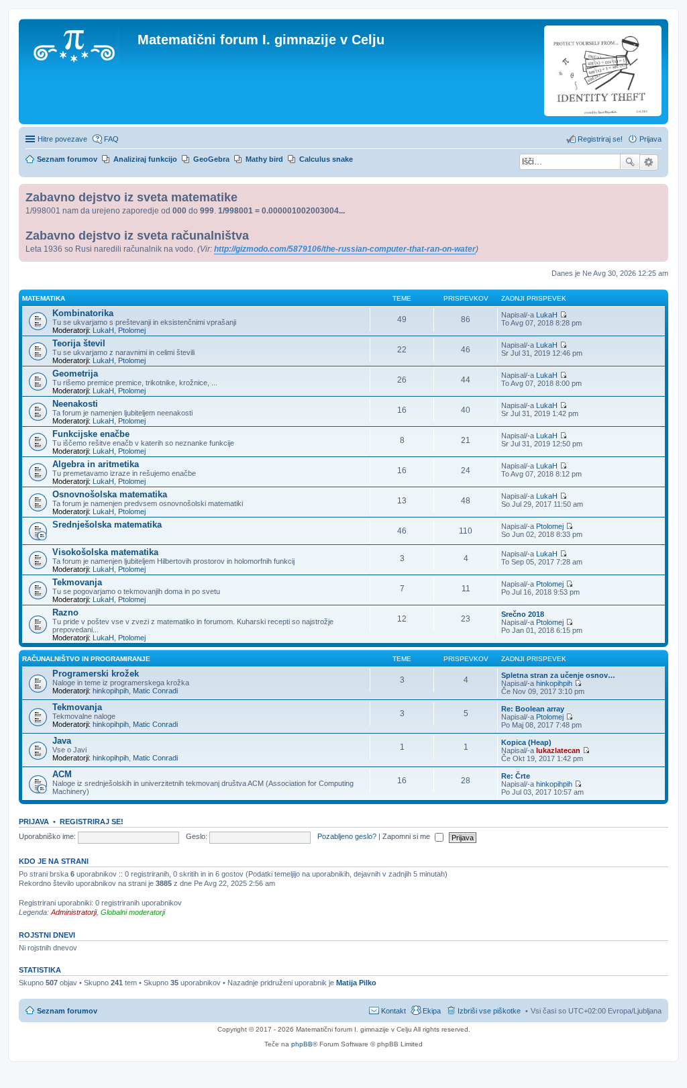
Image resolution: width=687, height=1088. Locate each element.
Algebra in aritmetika (95, 464)
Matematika (43, 298)
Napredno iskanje (649, 162)
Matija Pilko (356, 983)
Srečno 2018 (522, 614)
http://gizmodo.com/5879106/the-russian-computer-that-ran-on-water (345, 249)
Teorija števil (78, 343)
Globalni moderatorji (133, 912)
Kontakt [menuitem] (393, 1011)
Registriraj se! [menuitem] (600, 139)
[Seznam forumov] (80, 43)
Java (61, 741)
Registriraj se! (91, 822)
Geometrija (75, 373)
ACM (62, 774)
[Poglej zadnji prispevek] (563, 315)
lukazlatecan (558, 750)
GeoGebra (211, 159)
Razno (65, 612)
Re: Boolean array (532, 709)
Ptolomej (132, 330)
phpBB (302, 1044)
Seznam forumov (67, 1011)
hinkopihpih (111, 691)
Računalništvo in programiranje (86, 658)
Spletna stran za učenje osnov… (558, 675)
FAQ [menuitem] (111, 139)
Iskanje (630, 162)
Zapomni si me (407, 836)
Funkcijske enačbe (90, 434)
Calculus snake (326, 159)
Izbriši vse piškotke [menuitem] (489, 1011)
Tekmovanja (77, 582)
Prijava (34, 822)
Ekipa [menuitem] (432, 1011)
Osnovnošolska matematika (109, 494)
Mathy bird (264, 159)
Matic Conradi (155, 691)
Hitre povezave (62, 139)
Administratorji (74, 912)
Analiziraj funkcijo (145, 159)
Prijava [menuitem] (650, 139)
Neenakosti (75, 404)
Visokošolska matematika (105, 552)
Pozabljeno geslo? (346, 836)
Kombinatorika (82, 313)
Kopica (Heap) (526, 742)
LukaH (103, 330)
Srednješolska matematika (107, 525)
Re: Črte (515, 776)
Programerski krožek (95, 674)
